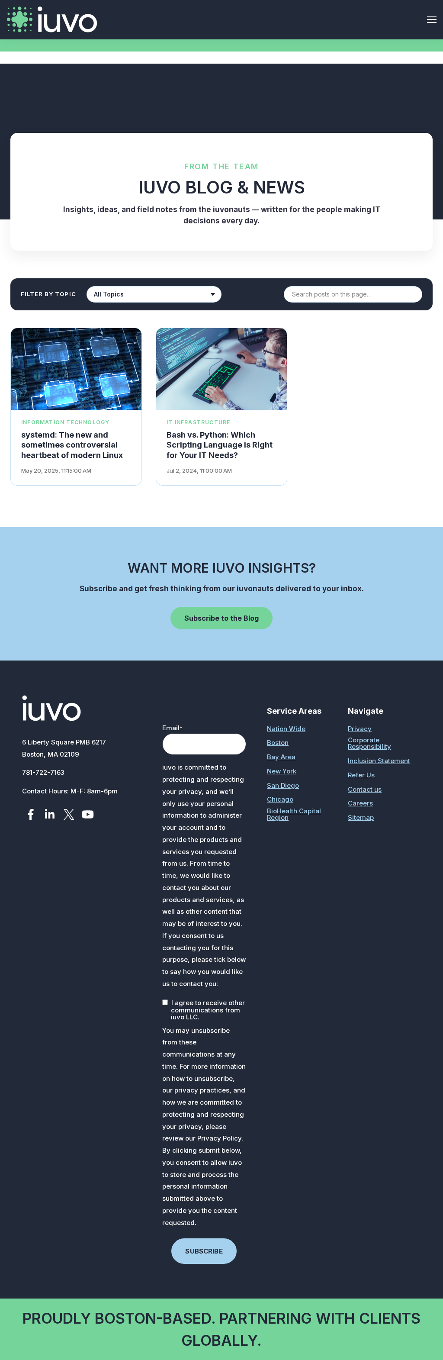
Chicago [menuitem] (280, 799)
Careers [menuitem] (360, 803)
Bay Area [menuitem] (281, 757)
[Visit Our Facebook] (30, 814)
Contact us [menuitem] (365, 789)
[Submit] (423, 146)
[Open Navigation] (432, 19)
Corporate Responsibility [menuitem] (369, 743)
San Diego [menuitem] (283, 785)
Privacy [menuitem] (360, 728)
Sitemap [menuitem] (361, 817)
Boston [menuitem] (278, 742)
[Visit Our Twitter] (68, 814)
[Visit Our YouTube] (87, 814)
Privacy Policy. (220, 1138)
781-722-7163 (43, 772)
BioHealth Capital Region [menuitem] (294, 814)
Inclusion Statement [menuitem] (379, 760)
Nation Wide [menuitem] (286, 728)
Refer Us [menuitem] (361, 775)
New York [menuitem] (281, 771)
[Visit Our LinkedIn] (49, 814)
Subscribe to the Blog (221, 618)
